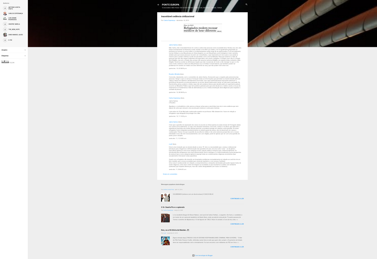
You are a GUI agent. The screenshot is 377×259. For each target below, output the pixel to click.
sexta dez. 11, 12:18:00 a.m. (178, 138)
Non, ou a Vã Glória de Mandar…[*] (175, 230)
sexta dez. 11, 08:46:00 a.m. (178, 169)
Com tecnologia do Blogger (204, 255)
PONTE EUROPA (170, 4)
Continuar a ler (237, 198)
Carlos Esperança (174, 98)
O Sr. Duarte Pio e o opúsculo (173, 207)
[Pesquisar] (246, 4)
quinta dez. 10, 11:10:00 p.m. (178, 116)
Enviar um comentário (170, 174)
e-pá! (170, 144)
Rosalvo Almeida (174, 74)
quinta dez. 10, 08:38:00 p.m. (178, 92)
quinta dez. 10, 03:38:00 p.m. (178, 68)
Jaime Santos (173, 45)
